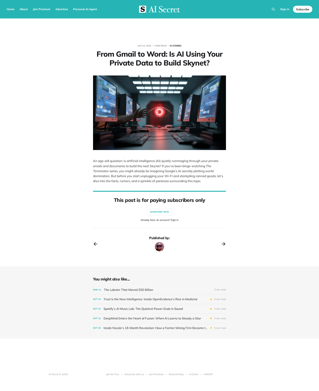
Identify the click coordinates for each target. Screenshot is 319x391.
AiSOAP (208, 374)
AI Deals (193, 374)
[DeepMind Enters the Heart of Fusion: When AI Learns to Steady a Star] (159, 318)
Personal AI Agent (85, 9)
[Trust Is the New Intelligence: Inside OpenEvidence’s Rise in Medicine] (159, 299)
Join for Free (112, 374)
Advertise (61, 9)
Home (10, 9)
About (24, 9)
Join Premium (41, 9)
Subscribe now (159, 212)
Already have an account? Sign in (159, 220)
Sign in (284, 9)
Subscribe (302, 9)
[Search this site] (273, 9)
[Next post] (223, 244)
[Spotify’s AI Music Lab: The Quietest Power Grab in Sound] (159, 309)
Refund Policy (176, 374)
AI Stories (175, 45)
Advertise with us (134, 374)
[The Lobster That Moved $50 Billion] (159, 289)
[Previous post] (95, 244)
